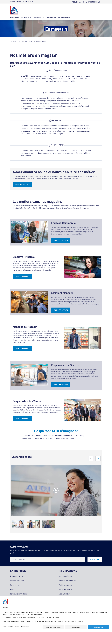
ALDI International (17, 580)
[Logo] (14, 10)
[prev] (91, 458)
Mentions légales (65, 576)
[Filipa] (56, 490)
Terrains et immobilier (18, 594)
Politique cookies (65, 585)
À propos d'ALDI (16, 576)
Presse (12, 589)
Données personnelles (67, 580)
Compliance (14, 585)
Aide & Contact (64, 594)
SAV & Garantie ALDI (67, 589)
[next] (98, 458)
